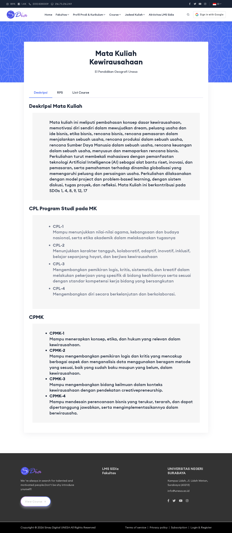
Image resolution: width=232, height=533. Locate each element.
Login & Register (201, 527)
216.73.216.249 (63, 3)
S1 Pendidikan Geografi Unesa (116, 72)
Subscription (179, 527)
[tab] (40, 92)
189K (12, 3)
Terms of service (135, 527)
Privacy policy (159, 527)
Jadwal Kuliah (134, 14)
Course (114, 14)
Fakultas (61, 14)
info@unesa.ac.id (178, 490)
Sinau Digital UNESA (57, 527)
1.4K (24, 3)
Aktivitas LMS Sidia (161, 14)
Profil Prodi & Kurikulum (88, 14)
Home (48, 14)
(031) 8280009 (41, 3)
